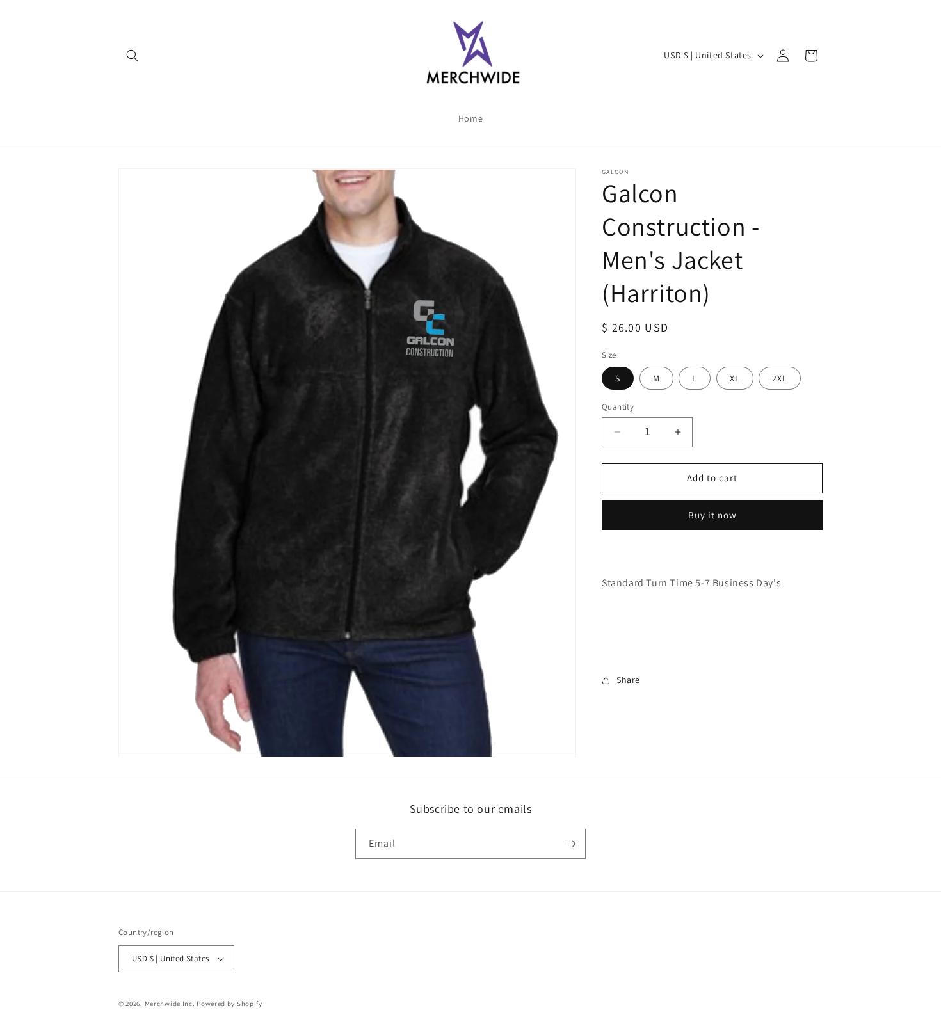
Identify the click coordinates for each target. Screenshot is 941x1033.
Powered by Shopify (229, 1003)
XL (735, 378)
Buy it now (712, 515)
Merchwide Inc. (170, 1003)
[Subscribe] (571, 844)
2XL (779, 378)
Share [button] (628, 679)
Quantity (618, 406)
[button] (132, 56)
